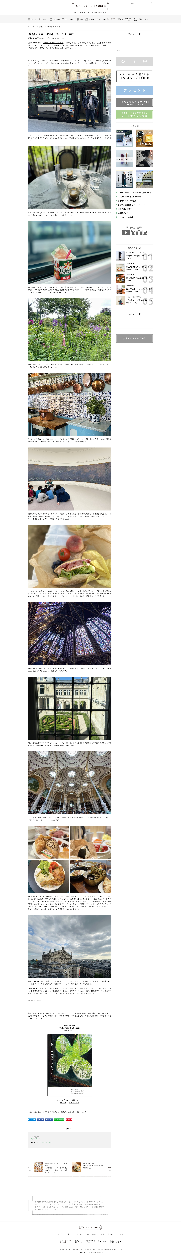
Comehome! (130, 263)
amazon (63, 1103)
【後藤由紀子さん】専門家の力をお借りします (135, 192)
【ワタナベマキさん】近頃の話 (129, 197)
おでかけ (56, 19)
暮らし (45, 19)
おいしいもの (70, 19)
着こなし (34, 19)
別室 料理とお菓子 (125, 209)
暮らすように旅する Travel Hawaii (131, 205)
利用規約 (75, 1249)
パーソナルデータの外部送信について (110, 1249)
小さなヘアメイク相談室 (127, 201)
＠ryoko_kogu (46, 1142)
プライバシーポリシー (88, 1249)
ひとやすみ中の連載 (125, 217)
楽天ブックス (74, 1103)
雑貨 (82, 19)
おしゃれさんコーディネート (135, 252)
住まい (91, 19)
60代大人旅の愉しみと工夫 (53, 43)
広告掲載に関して (64, 1249)
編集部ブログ (123, 213)
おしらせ (102, 19)
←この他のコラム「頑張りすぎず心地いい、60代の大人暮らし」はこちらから (57, 1112)
